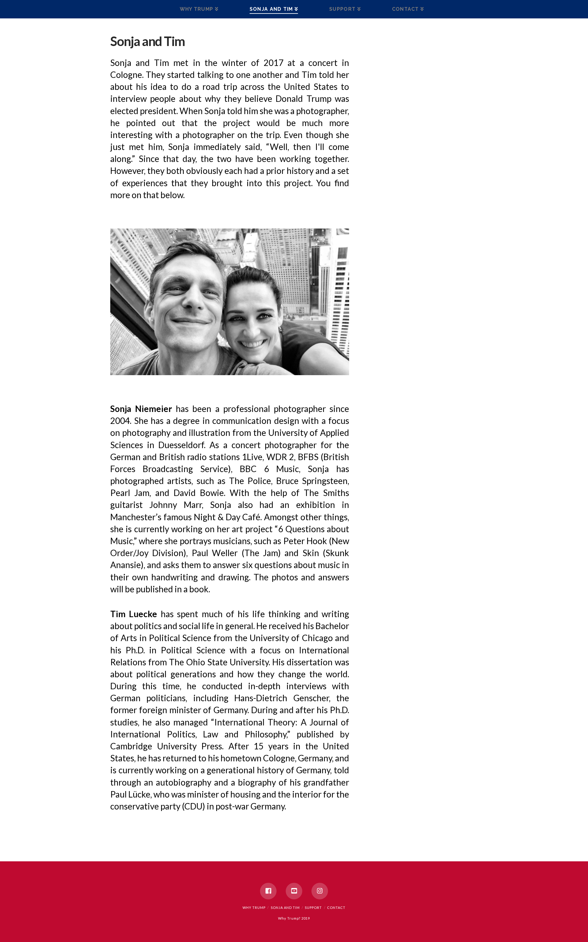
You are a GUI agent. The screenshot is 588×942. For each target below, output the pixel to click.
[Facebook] (268, 891)
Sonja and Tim (285, 907)
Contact (336, 907)
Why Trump (254, 907)
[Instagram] (319, 891)
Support (313, 907)
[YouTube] (294, 891)
